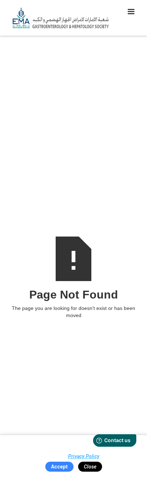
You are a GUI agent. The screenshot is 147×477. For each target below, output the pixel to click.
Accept (59, 466)
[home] (59, 18)
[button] (131, 18)
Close (90, 466)
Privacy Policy (84, 456)
